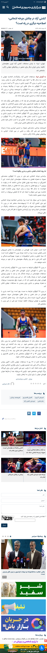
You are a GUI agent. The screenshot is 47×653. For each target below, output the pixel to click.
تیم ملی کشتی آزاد (29, 401)
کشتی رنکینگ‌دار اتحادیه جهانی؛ (36, 448)
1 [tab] (10, 536)
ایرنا (26, 7)
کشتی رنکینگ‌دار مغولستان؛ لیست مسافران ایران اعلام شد (13, 449)
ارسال (4, 525)
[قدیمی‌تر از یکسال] (35, 438)
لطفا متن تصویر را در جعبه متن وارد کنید (33, 517)
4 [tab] (3, 536)
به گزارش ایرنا (41, 76)
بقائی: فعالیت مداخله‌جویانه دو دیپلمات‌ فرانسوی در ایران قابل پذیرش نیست (24, 573)
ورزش (30, 379)
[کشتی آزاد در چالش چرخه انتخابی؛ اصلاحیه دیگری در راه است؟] (23, 46)
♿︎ (42, 647)
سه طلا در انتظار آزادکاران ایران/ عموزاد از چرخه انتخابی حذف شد (35, 451)
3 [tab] (5, 536)
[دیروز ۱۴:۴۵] (23, 554)
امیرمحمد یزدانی (15, 397)
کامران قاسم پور (27, 397)
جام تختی (41, 401)
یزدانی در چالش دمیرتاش (15, 475)
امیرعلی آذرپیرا (39, 397)
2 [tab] (8, 536)
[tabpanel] (23, 559)
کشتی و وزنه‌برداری (21, 379)
